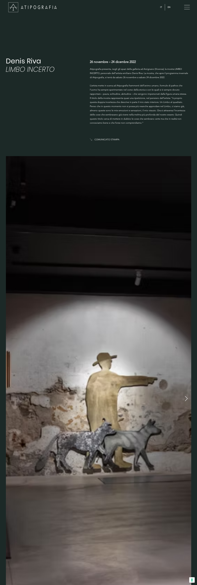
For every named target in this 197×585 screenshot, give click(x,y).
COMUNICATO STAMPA (106, 139)
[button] (187, 7)
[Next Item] (186, 399)
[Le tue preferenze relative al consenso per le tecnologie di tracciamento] (192, 580)
